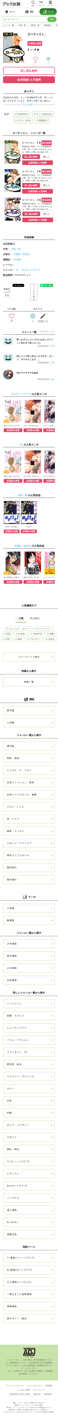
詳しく (46, 156)
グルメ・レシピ (15, 806)
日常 (9, 1100)
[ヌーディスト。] (13, 34)
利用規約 (49, 1386)
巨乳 (8, 634)
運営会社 (37, 1394)
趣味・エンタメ (15, 831)
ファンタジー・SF (17, 1052)
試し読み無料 (29, 70)
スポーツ (12, 1137)
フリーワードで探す (29, 657)
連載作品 (12, 1234)
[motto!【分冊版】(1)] (12, 512)
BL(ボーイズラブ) (30, 269)
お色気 (21, 634)
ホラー (10, 1088)
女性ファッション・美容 (20, 782)
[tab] (10, 11)
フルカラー (35, 639)
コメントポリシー (34, 1386)
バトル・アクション (18, 1040)
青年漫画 (12, 956)
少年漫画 (12, 943)
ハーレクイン (44, 628)
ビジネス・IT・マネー (19, 770)
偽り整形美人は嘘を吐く (13, 577)
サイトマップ (38, 1390)
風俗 (19, 639)
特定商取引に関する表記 (20, 1394)
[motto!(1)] (29, 512)
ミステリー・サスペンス (20, 1076)
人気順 (10, 722)
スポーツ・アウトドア (19, 843)
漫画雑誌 (47, 25)
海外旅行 (12, 879)
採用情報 (48, 1394)
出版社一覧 (34, 25)
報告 (53, 346)
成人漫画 (12, 1210)
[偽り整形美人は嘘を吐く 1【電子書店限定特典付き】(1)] (13, 563)
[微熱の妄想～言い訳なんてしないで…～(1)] (33, 563)
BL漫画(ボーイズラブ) (19, 1270)
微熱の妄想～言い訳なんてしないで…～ (33, 577)
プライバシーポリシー (14, 1386)
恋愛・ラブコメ (15, 1015)
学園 (9, 1113)
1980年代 (37, 634)
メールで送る (34, 292)
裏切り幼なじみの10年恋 (13, 426)
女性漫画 (12, 980)
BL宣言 (17, 259)
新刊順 (10, 710)
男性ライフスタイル (18, 855)
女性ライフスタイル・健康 (22, 794)
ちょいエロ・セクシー (19, 628)
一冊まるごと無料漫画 (19, 1294)
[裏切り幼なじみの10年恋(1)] (13, 411)
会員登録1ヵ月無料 (29, 79)
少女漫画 (12, 968)
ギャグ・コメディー (18, 1125)
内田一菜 (16, 249)
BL (17, 269)
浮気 (7, 639)
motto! (28, 527)
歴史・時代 (13, 1149)
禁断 (51, 634)
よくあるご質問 (23, 1390)
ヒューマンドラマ (17, 1028)
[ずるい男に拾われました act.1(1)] (33, 411)
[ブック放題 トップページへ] (11, 3)
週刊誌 (10, 746)
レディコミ (13, 1173)
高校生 (51, 639)
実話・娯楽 (13, 758)
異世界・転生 (14, 1064)
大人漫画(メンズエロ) (19, 1282)
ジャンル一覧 (8, 25)
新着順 (10, 920)
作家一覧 (22, 25)
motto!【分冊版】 (11, 527)
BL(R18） (13, 1222)
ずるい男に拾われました (33, 426)
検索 (52, 19)
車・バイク (13, 819)
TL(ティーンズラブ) (18, 1161)
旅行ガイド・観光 (17, 1318)
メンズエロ (13, 1198)
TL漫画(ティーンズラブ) (21, 1257)
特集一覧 (29, 682)
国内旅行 (12, 867)
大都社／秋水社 (22, 254)
